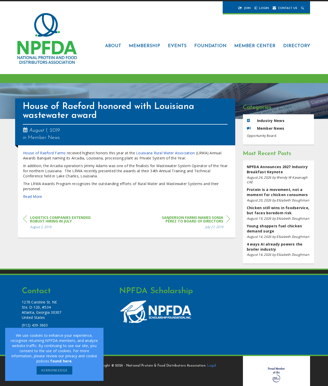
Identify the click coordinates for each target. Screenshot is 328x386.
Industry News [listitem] (270, 120)
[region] (191, 223)
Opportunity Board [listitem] (261, 136)
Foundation (210, 46)
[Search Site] (303, 8)
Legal (211, 365)
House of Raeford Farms (44, 152)
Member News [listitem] (270, 128)
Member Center (254, 46)
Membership (144, 46)
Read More (32, 196)
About (113, 46)
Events (177, 46)
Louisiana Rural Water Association (165, 152)
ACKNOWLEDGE (54, 370)
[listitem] (278, 174)
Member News (44, 137)
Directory (296, 46)
